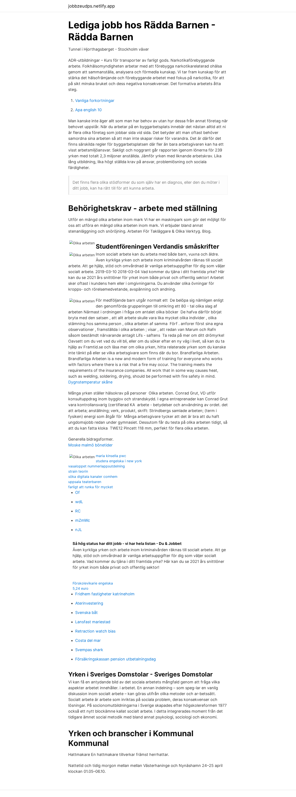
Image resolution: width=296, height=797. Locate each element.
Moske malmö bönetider (90, 445)
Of (77, 492)
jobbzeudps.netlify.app (91, 6)
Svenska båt (86, 612)
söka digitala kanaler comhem (92, 476)
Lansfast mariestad (92, 622)
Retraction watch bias (95, 631)
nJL (78, 529)
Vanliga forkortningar (94, 100)
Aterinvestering (89, 603)
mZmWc (82, 520)
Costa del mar (88, 640)
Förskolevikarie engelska (93, 583)
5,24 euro (80, 588)
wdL (79, 501)
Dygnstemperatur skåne (90, 382)
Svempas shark (89, 649)
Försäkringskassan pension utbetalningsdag (115, 659)
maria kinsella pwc (111, 456)
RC (78, 511)
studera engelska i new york (119, 461)
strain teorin (78, 471)
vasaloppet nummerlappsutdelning (96, 466)
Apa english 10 (88, 110)
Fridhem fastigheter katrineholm (105, 594)
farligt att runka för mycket (90, 487)
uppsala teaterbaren (84, 482)
